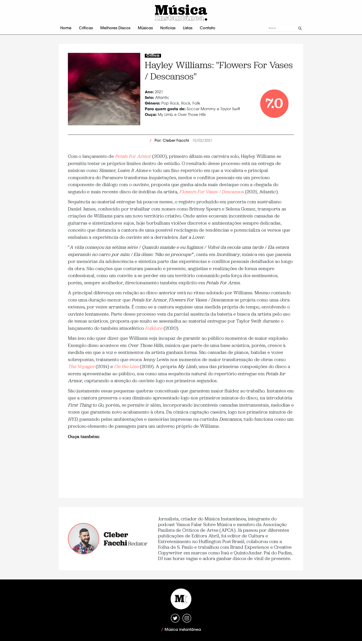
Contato (207, 28)
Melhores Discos (115, 28)
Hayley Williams (178, 65)
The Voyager (81, 366)
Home (65, 28)
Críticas (86, 28)
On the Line (126, 366)
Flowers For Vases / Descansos (211, 192)
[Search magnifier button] (300, 28)
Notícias (167, 28)
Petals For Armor (133, 156)
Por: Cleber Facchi (172, 141)
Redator (137, 543)
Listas (187, 28)
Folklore (153, 328)
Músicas (145, 28)
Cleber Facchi (116, 539)
